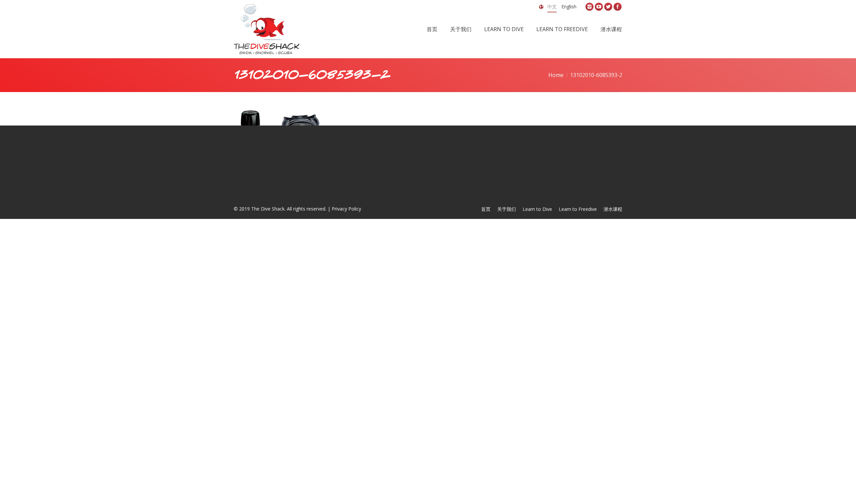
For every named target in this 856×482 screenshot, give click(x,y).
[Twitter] (608, 7)
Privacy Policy (346, 209)
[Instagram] (589, 7)
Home (555, 75)
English (568, 6)
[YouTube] (599, 7)
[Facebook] (618, 7)
